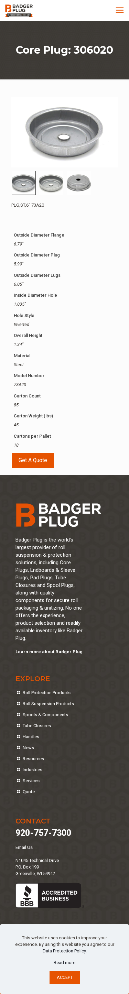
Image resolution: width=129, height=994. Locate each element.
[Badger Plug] (19, 10)
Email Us (24, 847)
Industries (32, 769)
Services (31, 780)
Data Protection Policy (64, 950)
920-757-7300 (43, 833)
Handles (31, 736)
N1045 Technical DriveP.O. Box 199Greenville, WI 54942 (37, 867)
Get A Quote (33, 460)
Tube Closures (37, 725)
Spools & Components (45, 714)
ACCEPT (65, 977)
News (28, 747)
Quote (29, 791)
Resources (33, 758)
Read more (64, 962)
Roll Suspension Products (48, 703)
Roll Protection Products (47, 692)
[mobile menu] (120, 10)
